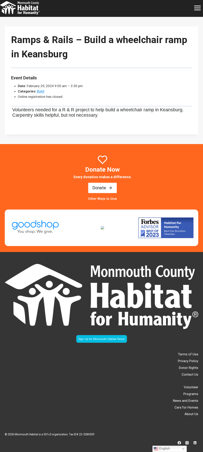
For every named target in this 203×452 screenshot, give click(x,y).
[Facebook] (179, 442)
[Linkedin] (195, 442)
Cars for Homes (186, 407)
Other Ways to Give (102, 199)
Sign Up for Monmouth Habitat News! (101, 338)
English (164, 448)
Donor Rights (188, 368)
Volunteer (191, 387)
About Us (191, 414)
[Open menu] (197, 8)
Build (40, 91)
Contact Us (190, 374)
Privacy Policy (188, 361)
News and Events (185, 401)
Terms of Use (188, 354)
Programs (190, 394)
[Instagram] (187, 442)
